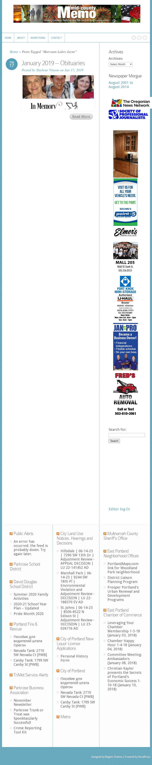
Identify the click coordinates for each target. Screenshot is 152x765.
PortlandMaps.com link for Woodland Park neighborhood (123, 568)
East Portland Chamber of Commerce (123, 612)
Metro (65, 716)
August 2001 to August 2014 (121, 85)
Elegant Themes (113, 756)
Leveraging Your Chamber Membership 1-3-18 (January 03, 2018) (123, 629)
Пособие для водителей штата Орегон (28, 641)
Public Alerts (23, 533)
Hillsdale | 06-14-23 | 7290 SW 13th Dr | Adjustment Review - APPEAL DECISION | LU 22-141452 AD (77, 559)
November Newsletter (23, 702)
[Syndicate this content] (11, 533)
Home (14, 51)
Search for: (117, 429)
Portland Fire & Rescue (23, 626)
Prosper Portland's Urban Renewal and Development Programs (123, 593)
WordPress (144, 756)
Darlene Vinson (47, 70)
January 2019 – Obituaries (53, 63)
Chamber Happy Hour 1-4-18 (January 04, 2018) (124, 645)
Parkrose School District (25, 566)
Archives (116, 58)
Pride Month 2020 (29, 614)
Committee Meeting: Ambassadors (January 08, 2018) (124, 658)
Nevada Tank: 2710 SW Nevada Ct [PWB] (30, 653)
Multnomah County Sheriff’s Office (121, 536)
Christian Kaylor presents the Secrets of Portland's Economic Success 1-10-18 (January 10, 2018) (124, 678)
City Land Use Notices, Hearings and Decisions (74, 538)
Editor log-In (119, 509)
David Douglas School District (23, 584)
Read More (81, 117)
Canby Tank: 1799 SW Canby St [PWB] (31, 662)
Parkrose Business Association (27, 690)
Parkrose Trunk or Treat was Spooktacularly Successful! (29, 716)
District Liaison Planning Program (122, 579)
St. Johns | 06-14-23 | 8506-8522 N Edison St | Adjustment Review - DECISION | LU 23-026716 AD (77, 617)
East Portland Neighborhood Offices (121, 553)
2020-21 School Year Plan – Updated (30, 606)
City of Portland (72, 670)
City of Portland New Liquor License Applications (75, 643)
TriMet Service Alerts (30, 674)
